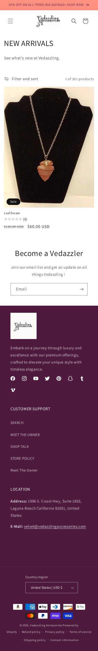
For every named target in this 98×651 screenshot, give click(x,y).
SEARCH (17, 422)
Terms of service (80, 632)
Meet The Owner (24, 470)
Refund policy (31, 632)
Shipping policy (35, 640)
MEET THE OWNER (25, 434)
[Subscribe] (81, 289)
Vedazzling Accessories (46, 625)
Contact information (64, 640)
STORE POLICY (22, 458)
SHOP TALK (19, 446)
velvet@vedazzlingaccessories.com (55, 526)
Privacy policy (55, 632)
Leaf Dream (12, 213)
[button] (10, 21)
